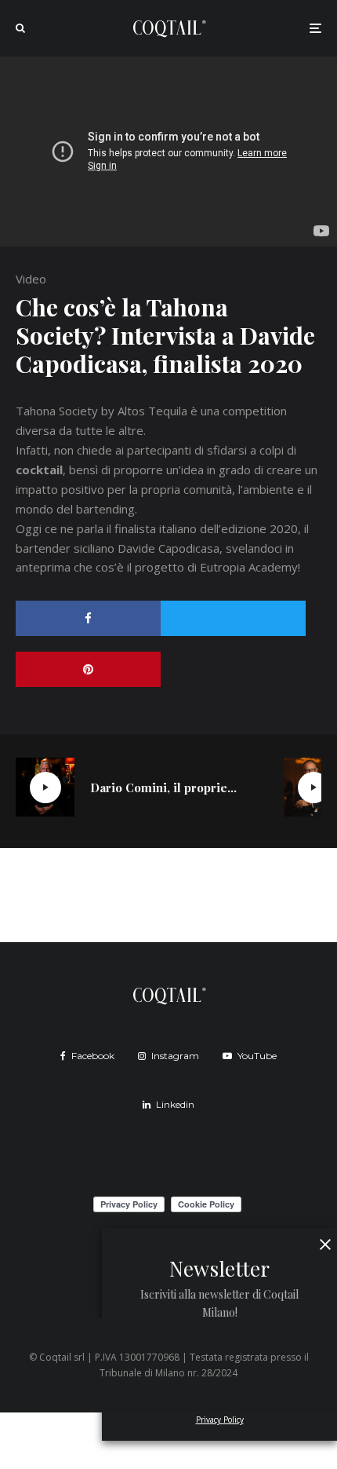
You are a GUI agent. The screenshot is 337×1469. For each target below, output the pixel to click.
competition (255, 410)
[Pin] (88, 669)
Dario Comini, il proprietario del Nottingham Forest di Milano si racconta (163, 787)
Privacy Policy (220, 1419)
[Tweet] (233, 618)
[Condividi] (88, 618)
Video (31, 279)
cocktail (39, 469)
